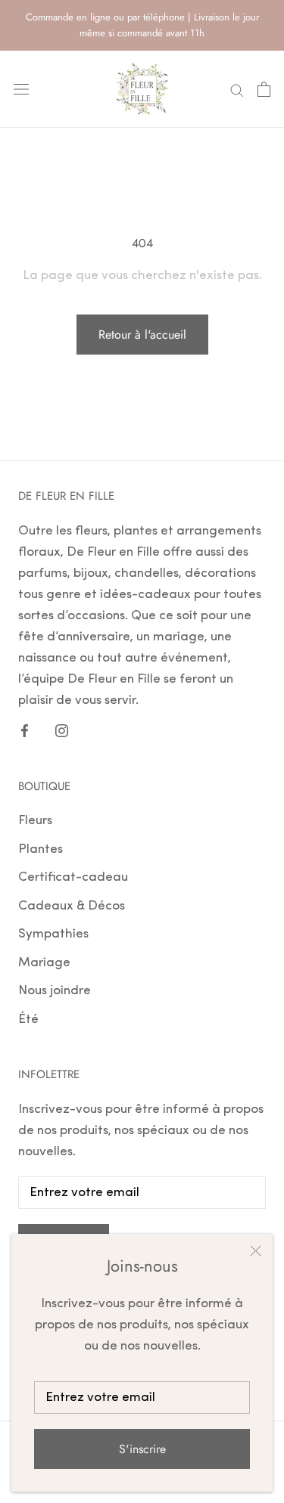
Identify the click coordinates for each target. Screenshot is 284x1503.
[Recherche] (237, 89)
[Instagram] (61, 730)
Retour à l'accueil (142, 334)
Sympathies (53, 934)
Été (28, 1019)
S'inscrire (142, 1449)
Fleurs (35, 820)
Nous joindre (54, 990)
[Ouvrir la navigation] (21, 88)
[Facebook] (24, 730)
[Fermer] (255, 1251)
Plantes (40, 849)
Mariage (44, 962)
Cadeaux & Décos (71, 906)
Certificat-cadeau (73, 877)
